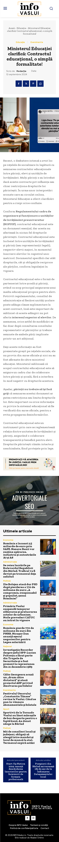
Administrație (10, 562)
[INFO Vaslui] (29, 8)
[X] (26, 83)
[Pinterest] (33, 83)
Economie (8, 540)
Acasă (11, 28)
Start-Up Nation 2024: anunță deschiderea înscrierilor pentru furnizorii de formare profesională (16, 771)
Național (7, 646)
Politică (7, 581)
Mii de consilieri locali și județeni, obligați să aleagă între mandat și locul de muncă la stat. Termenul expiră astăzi (19, 737)
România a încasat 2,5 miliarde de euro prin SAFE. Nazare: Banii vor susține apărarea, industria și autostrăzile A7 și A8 (19, 550)
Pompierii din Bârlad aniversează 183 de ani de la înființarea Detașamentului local (43, 770)
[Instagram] (33, 818)
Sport (6, 709)
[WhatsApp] (40, 83)
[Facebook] (19, 83)
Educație (21, 28)
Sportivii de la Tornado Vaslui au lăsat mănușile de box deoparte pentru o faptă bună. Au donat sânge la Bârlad (20, 718)
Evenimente (37, 42)
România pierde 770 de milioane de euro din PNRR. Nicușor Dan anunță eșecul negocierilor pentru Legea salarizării (18, 635)
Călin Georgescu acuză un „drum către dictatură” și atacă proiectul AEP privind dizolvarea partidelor (18, 680)
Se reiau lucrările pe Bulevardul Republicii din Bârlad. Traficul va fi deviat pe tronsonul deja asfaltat (19, 570)
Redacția (21, 71)
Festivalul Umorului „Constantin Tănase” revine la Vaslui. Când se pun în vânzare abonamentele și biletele (19, 699)
